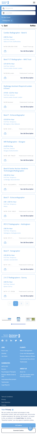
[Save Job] (5, 51)
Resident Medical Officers (27, 356)
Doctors (3, 369)
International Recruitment (8, 379)
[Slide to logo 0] (11, 324)
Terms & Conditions (7, 396)
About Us (22, 372)
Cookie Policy (20, 418)
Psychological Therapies (8, 372)
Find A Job (4, 350)
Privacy (3, 399)
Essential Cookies (18, 430)
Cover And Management (27, 353)
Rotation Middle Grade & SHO (8, 375)
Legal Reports (5, 385)
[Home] (5, 2)
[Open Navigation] (34, 2)
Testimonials (5, 382)
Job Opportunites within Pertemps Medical (27, 375)
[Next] (27, 303)
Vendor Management (26, 350)
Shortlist (3, 353)
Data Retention (5, 402)
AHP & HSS (4, 366)
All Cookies (18, 425)
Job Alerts (4, 356)
